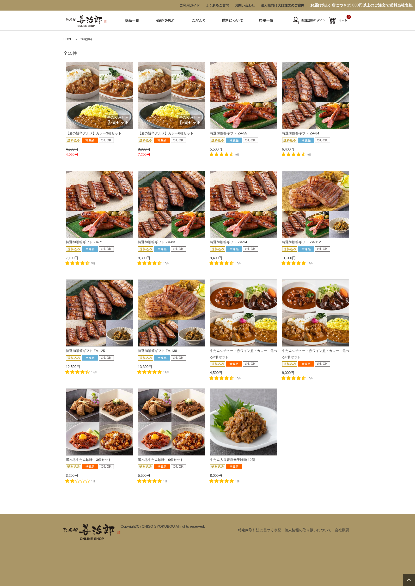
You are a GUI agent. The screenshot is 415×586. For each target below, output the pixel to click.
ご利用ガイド (190, 5)
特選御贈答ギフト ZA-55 (228, 133)
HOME (67, 39)
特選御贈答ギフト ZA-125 (85, 351)
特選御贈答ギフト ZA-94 (228, 242)
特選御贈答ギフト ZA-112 (301, 242)
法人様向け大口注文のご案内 (283, 5)
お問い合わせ (245, 5)
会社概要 (342, 530)
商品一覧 (132, 20)
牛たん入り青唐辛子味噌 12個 (232, 460)
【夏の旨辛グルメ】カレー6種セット (166, 133)
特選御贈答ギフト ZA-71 (84, 242)
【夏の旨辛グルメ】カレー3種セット (94, 133)
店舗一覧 (266, 20)
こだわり (199, 20)
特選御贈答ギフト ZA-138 (157, 351)
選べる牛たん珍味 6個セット (160, 460)
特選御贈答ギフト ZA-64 (300, 133)
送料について (232, 20)
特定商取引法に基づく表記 (259, 530)
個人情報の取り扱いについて (308, 530)
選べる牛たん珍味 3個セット (88, 460)
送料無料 (86, 39)
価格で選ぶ (165, 20)
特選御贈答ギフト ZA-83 (156, 242)
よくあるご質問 (217, 5)
